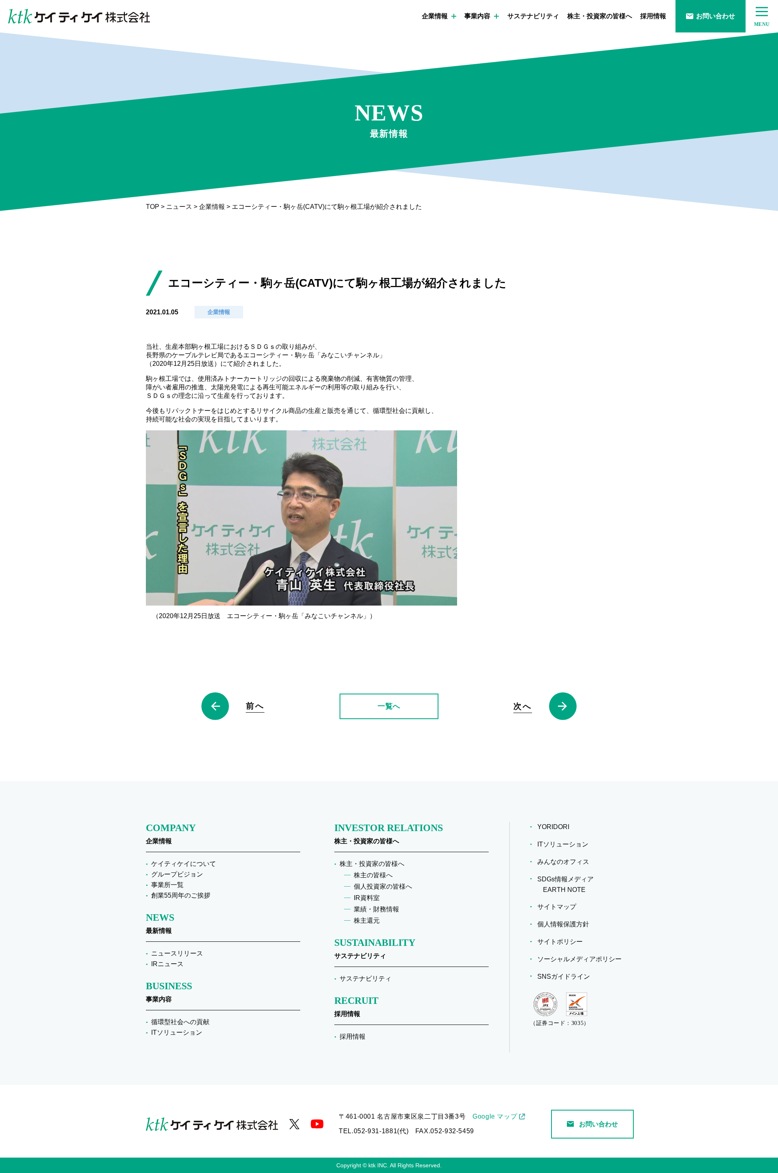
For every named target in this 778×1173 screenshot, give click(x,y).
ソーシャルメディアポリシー (582, 959)
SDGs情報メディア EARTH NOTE (568, 885)
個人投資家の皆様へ (383, 886)
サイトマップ (559, 906)
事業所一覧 (167, 884)
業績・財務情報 (376, 909)
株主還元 (367, 920)
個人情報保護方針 (566, 924)
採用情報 (653, 16)
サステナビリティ (533, 16)
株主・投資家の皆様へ (599, 16)
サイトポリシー (563, 941)
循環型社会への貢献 (180, 1021)
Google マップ (494, 1116)
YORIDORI (556, 826)
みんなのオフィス (566, 861)
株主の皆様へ (373, 875)
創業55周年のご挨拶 (180, 895)
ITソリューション (176, 1032)
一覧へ (389, 706)
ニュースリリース (177, 953)
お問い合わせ (715, 16)
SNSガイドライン (566, 976)
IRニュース (167, 963)
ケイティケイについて (183, 863)
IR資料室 (367, 897)
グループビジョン (177, 874)
